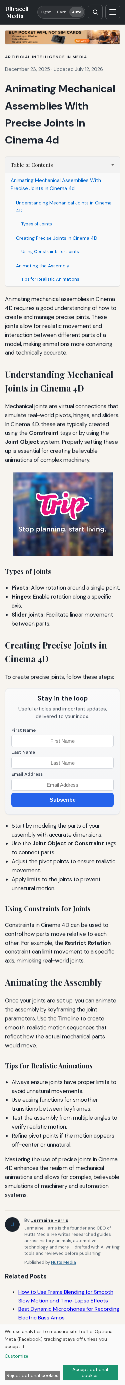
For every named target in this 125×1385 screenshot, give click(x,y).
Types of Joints (36, 224)
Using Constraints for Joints (50, 251)
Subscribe (63, 800)
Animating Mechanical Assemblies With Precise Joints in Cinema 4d (56, 184)
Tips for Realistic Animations (50, 279)
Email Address (27, 774)
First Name (23, 730)
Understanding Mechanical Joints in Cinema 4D (64, 206)
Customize (16, 1356)
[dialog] (62, 1354)
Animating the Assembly (42, 266)
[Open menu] (112, 12)
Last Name (23, 752)
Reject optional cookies (32, 1375)
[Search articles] (95, 12)
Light (46, 12)
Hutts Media (63, 1262)
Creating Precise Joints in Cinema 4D (56, 238)
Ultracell (16, 12)
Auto (76, 12)
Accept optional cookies (90, 1372)
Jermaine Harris (49, 1220)
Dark (61, 12)
